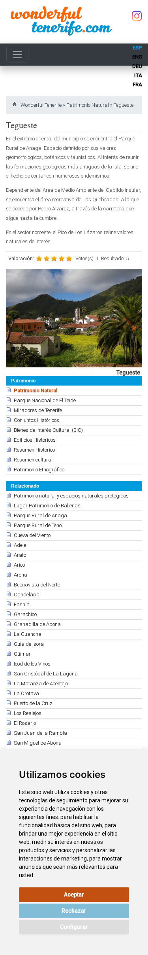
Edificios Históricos (35, 440)
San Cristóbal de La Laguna (46, 674)
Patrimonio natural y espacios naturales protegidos (71, 496)
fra (137, 84)
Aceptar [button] (74, 894)
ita (138, 75)
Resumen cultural (33, 460)
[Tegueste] (74, 318)
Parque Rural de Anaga (40, 515)
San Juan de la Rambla (40, 733)
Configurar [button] (74, 927)
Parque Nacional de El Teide (45, 400)
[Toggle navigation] (17, 54)
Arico (19, 565)
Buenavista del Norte (37, 585)
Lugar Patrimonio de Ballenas (47, 506)
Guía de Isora (29, 644)
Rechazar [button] (74, 911)
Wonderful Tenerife (41, 105)
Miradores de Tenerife (38, 410)
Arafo (20, 555)
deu (137, 66)
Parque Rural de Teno (38, 525)
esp (137, 48)
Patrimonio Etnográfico (39, 470)
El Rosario (25, 723)
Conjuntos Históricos (36, 420)
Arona (20, 575)
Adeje (20, 545)
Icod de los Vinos (32, 664)
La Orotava (26, 693)
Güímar (22, 654)
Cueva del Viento (32, 535)
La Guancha (27, 634)
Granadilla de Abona (37, 624)
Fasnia (22, 604)
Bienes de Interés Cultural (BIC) (48, 430)
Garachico (25, 614)
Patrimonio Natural (87, 105)
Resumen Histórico (34, 450)
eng (137, 57)
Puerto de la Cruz (33, 703)
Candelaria (26, 595)
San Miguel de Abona (38, 743)
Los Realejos (27, 713)
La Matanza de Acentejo (41, 683)
